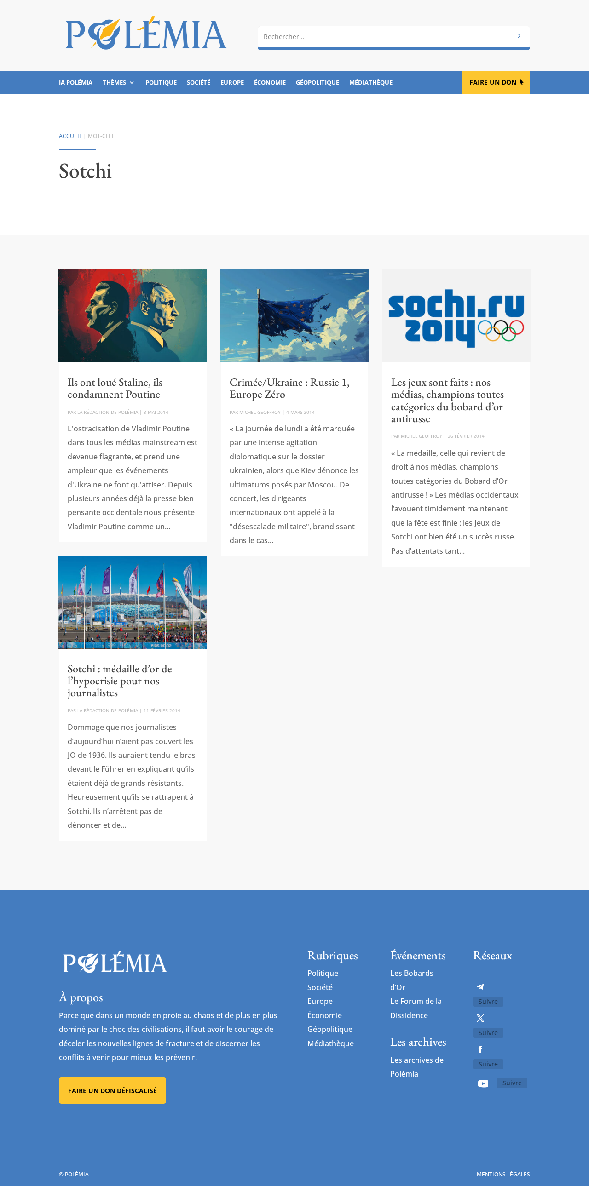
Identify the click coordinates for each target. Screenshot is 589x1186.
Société (198, 82)
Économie (270, 82)
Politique (161, 82)
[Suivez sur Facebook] (480, 1049)
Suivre (488, 1001)
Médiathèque (371, 82)
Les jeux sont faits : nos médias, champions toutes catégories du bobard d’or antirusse (447, 400)
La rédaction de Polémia (107, 412)
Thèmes (114, 82)
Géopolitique (317, 82)
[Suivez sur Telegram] (480, 987)
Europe (232, 82)
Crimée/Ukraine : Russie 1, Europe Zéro (290, 388)
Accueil (70, 136)
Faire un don (492, 82)
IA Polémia (75, 82)
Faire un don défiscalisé (112, 1090)
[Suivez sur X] (480, 1018)
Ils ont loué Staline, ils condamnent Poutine (115, 388)
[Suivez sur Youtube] (483, 1083)
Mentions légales (503, 1174)
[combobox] (394, 36)
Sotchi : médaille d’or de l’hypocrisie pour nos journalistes (120, 680)
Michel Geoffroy (260, 412)
